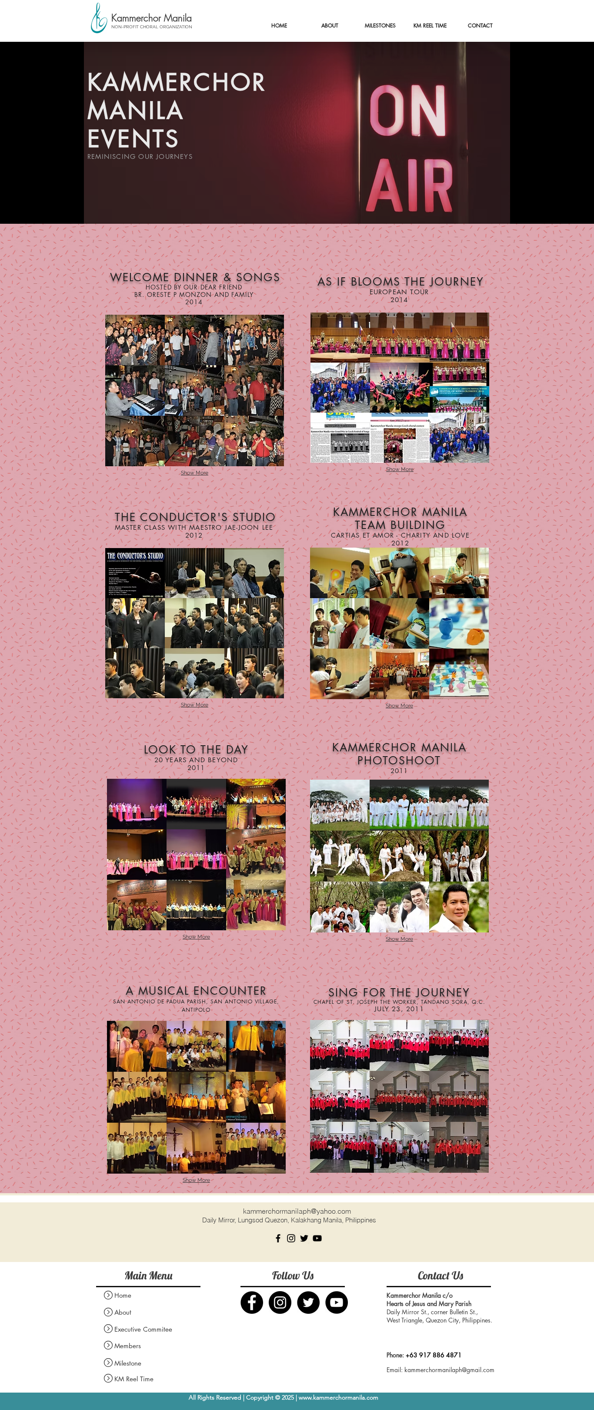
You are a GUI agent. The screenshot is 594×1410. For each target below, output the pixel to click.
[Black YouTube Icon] (317, 1238)
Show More (194, 473)
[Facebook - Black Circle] (251, 1302)
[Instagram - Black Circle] (280, 1302)
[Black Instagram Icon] (291, 1238)
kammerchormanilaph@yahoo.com (297, 1211)
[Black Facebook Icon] (278, 1238)
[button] (135, 340)
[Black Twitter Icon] (304, 1238)
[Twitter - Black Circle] (308, 1302)
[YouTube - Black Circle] (336, 1302)
